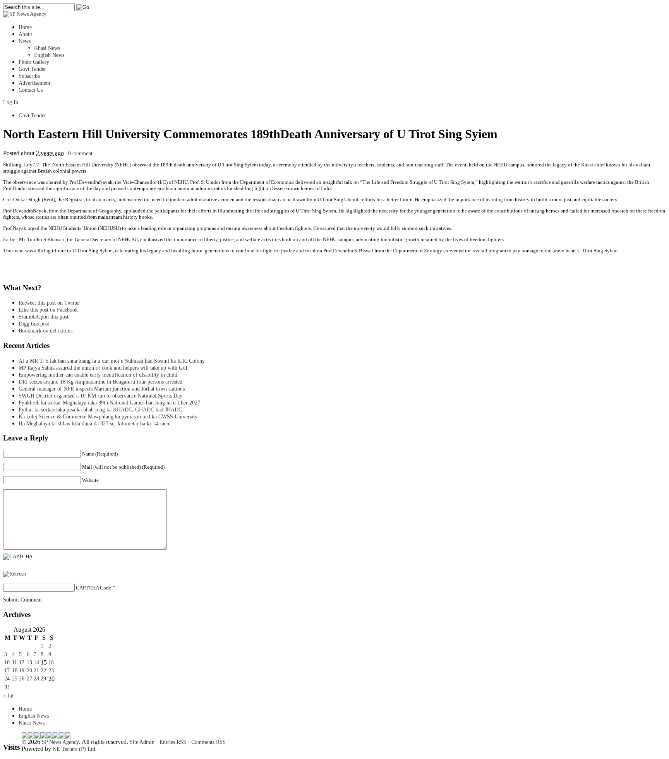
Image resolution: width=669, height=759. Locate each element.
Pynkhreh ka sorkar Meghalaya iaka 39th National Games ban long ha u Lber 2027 (109, 403)
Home (25, 27)
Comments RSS (208, 742)
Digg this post (34, 324)
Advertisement (34, 83)
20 (29, 670)
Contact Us (31, 90)
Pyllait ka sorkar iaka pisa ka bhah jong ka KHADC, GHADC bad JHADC (100, 410)
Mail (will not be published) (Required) (123, 467)
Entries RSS (173, 742)
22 (43, 670)
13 (29, 662)
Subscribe (29, 76)
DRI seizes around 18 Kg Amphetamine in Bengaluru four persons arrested (100, 382)
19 (21, 670)
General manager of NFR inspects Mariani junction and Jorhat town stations (102, 389)
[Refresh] (14, 574)
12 (21, 662)
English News (49, 55)
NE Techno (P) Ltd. (75, 749)
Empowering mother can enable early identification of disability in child (98, 375)
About (25, 34)
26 (21, 679)
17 (7, 670)
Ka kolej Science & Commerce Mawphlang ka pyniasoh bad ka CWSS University (108, 417)
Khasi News (47, 48)
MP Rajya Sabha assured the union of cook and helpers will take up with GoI (103, 368)
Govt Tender (32, 69)
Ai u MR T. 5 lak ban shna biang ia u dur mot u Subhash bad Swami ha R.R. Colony (112, 361)
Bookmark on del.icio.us (45, 331)
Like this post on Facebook (48, 310)
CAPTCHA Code (93, 588)
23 (51, 670)
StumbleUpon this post (44, 317)
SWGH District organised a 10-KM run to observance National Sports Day (100, 396)
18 (14, 670)
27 (29, 679)
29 (43, 679)
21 (36, 670)
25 (14, 679)
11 (14, 662)
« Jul (8, 696)
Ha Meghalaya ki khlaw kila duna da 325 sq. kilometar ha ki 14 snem (95, 424)
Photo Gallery (34, 62)
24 (7, 679)
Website (90, 480)
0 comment (80, 153)
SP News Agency (60, 742)
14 (36, 662)
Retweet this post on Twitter (49, 303)
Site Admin (142, 742)
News (25, 41)
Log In (10, 102)
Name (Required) (100, 454)
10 (7, 662)
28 (36, 679)
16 (51, 662)
